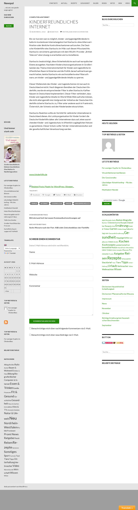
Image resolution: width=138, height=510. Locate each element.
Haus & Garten (13, 404)
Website (33, 274)
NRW (120, 3)
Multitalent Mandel (110, 190)
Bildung (11, 374)
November (106, 308)
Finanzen (7, 392)
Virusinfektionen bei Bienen (113, 173)
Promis (111, 254)
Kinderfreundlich (82, 203)
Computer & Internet (39, 17)
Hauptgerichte (122, 238)
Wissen (117, 269)
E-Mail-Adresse (36, 263)
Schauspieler (126, 259)
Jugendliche (57, 203)
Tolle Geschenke (10, 220)
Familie (34, 203)
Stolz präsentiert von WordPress (15, 487)
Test (113, 263)
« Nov (7, 291)
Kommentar (34, 285)
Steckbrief (107, 262)
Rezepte (74, 3)
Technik (13, 456)
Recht (17, 438)
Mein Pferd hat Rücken (12, 211)
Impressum (106, 299)
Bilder (95, 3)
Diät (113, 226)
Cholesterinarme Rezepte (117, 223)
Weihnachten (108, 269)
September (106, 325)
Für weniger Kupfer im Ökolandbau (116, 168)
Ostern (109, 250)
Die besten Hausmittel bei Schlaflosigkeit (113, 287)
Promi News (11, 434)
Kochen (124, 241)
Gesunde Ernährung (116, 233)
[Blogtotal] (118, 342)
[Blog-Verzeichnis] (107, 342)
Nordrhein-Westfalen (126, 247)
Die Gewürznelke (109, 177)
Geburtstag (122, 229)
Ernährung (121, 225)
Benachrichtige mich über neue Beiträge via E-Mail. (54, 335)
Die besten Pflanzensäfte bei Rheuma (118, 294)
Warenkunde (8, 470)
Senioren (15, 448)
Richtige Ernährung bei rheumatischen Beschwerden (116, 319)
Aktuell (64, 3)
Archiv (11, 365)
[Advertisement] (61, 153)
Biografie (127, 220)
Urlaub (112, 266)
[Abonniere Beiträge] (6, 322)
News (104, 303)
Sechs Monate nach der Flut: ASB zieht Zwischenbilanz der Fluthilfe (59, 226)
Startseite (53, 3)
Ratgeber (119, 253)
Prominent (11, 431)
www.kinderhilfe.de (38, 174)
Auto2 (6, 368)
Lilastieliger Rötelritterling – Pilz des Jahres (11, 202)
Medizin (115, 248)
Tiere (118, 262)
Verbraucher (122, 266)
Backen (119, 220)
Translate (12, 253)
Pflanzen (125, 250)
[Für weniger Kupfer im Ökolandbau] (108, 145)
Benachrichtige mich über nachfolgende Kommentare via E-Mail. (61, 328)
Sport (7, 455)
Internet (44, 203)
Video (127, 3)
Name (32, 252)
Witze (112, 3)
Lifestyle (10, 410)
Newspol (9, 3)
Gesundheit (85, 3)
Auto (114, 220)
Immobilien (8, 407)
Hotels (110, 242)
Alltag (6, 365)
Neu (13, 418)
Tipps (124, 262)
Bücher (104, 223)
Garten (113, 228)
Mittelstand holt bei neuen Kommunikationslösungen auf (54, 216)
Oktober (105, 313)
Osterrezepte (117, 250)
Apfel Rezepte (107, 220)
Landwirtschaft (121, 245)
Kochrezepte (108, 244)
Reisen (104, 3)
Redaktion (53, 32)
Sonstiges (10, 451)
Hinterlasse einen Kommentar (75, 32)
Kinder (68, 203)
